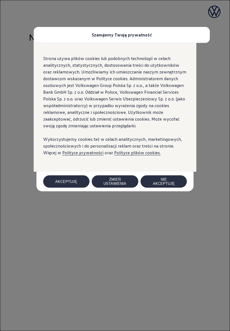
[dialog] (115, 165)
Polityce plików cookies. (137, 152)
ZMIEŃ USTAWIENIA (115, 181)
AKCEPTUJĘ (66, 182)
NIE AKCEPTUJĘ (164, 181)
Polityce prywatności (83, 152)
